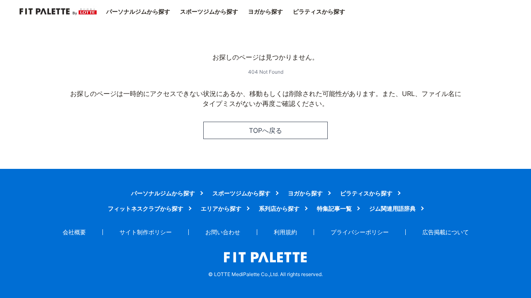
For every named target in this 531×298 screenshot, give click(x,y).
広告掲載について (445, 232)
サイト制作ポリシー (145, 232)
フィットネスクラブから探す (145, 208)
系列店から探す (279, 208)
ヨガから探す (265, 11)
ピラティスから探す (319, 11)
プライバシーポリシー (360, 232)
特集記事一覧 (334, 208)
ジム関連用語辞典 (392, 208)
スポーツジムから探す (209, 11)
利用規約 (285, 232)
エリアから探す (221, 208)
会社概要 (74, 232)
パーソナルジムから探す (138, 11)
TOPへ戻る (265, 130)
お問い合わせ (222, 232)
